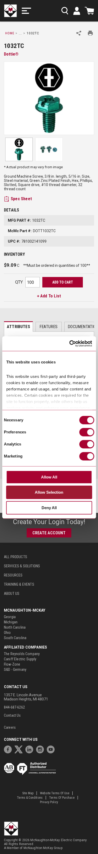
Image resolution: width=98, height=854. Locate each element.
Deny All (49, 507)
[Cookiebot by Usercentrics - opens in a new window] (70, 343)
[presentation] (18, 326)
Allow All (49, 477)
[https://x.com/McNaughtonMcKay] (20, 748)
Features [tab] (48, 326)
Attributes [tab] (18, 326)
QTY (19, 282)
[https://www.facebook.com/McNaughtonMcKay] (9, 748)
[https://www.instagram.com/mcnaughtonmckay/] (41, 748)
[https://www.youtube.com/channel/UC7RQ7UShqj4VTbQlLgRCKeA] (52, 748)
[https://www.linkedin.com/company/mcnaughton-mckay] (30, 748)
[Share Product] (78, 33)
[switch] (86, 432)
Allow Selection (49, 492)
